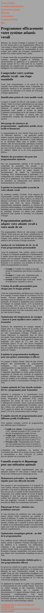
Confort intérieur (7, 16)
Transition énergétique (9, 19)
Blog (3, 23)
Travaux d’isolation (8, 3)
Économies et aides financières (12, 6)
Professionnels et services (10, 9)
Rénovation (5, 13)
